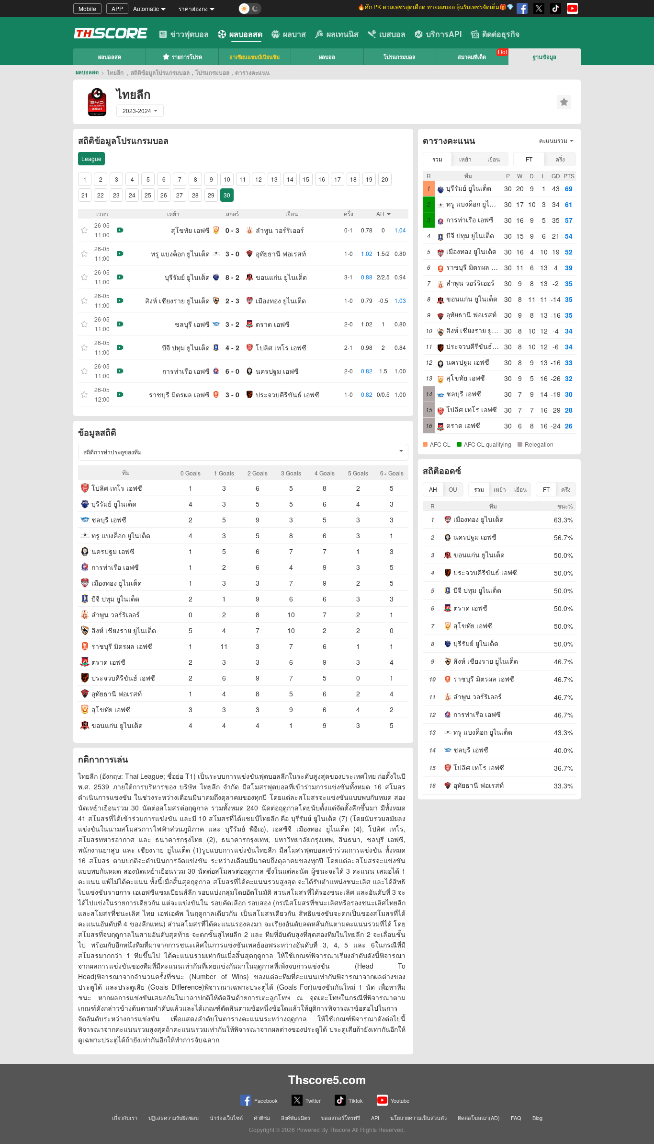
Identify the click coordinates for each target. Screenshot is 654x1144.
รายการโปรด (187, 56)
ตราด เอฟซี (273, 324)
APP (117, 8)
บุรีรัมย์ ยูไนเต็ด (187, 277)
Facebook (266, 1100)
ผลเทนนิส (343, 33)
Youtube (400, 1100)
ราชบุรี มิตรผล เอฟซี (179, 394)
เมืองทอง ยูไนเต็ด (281, 300)
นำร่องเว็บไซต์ (226, 1117)
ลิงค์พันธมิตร (295, 1117)
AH (433, 489)
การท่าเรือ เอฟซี (186, 371)
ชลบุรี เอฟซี (192, 324)
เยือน (493, 159)
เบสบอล (392, 33)
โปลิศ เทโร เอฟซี (281, 347)
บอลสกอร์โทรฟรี (340, 1117)
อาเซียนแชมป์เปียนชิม (254, 56)
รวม (437, 159)
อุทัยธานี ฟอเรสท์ (281, 253)
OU (453, 489)
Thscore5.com (327, 1079)
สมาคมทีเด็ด (472, 56)
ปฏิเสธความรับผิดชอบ (173, 1117)
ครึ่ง (560, 159)
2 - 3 (232, 300)
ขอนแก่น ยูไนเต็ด (281, 277)
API (375, 1117)
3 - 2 (232, 324)
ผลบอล (327, 56)
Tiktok (356, 1100)
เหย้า (465, 159)
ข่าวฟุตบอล (189, 33)
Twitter (313, 1100)
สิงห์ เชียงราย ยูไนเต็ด (177, 300)
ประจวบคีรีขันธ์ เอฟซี (287, 394)
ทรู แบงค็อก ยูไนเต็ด (180, 253)
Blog (537, 1117)
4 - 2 (232, 347)
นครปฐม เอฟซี (277, 371)
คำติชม (262, 1117)
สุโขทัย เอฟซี (190, 230)
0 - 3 (232, 230)
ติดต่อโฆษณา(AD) (479, 1117)
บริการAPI (444, 33)
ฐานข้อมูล (544, 56)
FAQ (516, 1117)
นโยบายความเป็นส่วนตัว (418, 1117)
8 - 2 (232, 277)
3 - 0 (232, 253)
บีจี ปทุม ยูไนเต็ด (186, 347)
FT (529, 159)
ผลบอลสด (245, 33)
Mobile (87, 8)
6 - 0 (232, 371)
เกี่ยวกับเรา (124, 1117)
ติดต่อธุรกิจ (500, 33)
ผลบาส (294, 33)
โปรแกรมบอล (399, 56)
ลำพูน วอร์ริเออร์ (280, 230)
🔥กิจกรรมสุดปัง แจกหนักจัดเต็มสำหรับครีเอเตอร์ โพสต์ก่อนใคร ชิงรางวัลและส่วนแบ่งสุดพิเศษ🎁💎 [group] (420, 8)
